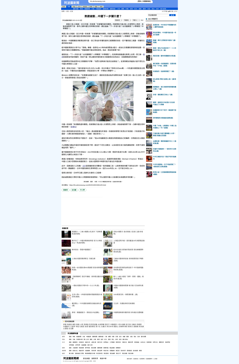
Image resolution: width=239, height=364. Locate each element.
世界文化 (155, 342)
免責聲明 (142, 358)
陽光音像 (130, 353)
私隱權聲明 (149, 358)
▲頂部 (155, 358)
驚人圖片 (71, 353)
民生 (135, 9)
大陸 (92, 9)
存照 (116, 339)
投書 (109, 339)
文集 (94, 339)
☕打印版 (164, 11)
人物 (118, 9)
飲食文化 (75, 350)
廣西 (74, 324)
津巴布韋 (109, 326)
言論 (74, 339)
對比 (113, 339)
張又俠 (128, 324)
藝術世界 (130, 342)
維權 (140, 9)
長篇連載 (83, 345)
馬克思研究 (99, 353)
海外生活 (99, 342)
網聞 (122, 9)
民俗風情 (135, 350)
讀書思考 (161, 342)
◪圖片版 (170, 11)
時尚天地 (105, 350)
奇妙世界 (123, 350)
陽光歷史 (106, 353)
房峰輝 (121, 326)
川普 (81, 324)
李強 (77, 326)
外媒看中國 (79, 339)
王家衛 (65, 329)
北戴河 (103, 326)
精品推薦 (112, 347)
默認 (142, 20)
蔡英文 (130, 326)
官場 (131, 9)
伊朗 (64, 324)
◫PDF (175, 11)
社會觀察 (87, 350)
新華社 (73, 127)
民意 (120, 339)
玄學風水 (105, 342)
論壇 (96, 6)
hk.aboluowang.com (97, 1)
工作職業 (112, 342)
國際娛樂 (99, 347)
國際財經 (112, 9)
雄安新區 (92, 326)
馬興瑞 (86, 324)
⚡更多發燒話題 (68, 321)
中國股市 (66, 326)
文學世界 (77, 345)
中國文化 (124, 342)
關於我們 (129, 358)
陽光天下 (118, 353)
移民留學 (99, 350)
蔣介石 (98, 326)
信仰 (157, 9)
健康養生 (75, 342)
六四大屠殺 (121, 324)
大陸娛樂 (75, 347)
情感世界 (81, 350)
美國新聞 (87, 9)
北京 (84, 166)
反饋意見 (135, 358)
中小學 (82, 190)
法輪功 (133, 324)
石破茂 (81, 326)
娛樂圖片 (118, 347)
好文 (105, 339)
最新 (76, 9)
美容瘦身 (136, 342)
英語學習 (167, 342)
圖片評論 (125, 339)
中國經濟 (98, 9)
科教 (127, 9)
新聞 (69, 6)
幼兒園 (74, 190)
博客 (101, 6)
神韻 (77, 324)
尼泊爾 (71, 329)
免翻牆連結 (146, 1)
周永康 (141, 326)
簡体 (139, 1)
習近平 (107, 324)
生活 (79, 6)
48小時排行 (153, 19)
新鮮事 (85, 6)
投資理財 (149, 342)
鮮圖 (140, 350)
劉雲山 (116, 326)
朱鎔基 (69, 324)
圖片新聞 (143, 336)
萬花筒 (118, 350)
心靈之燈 (93, 342)
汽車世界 (93, 350)
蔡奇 (126, 326)
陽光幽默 (112, 353)
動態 (91, 339)
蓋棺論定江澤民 (79, 353)
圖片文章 (90, 345)
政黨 (98, 339)
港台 (153, 9)
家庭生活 (87, 342)
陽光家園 (124, 353)
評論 (74, 6)
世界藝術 (71, 345)
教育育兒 (118, 342)
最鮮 (70, 350)
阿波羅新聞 (71, 2)
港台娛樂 (93, 347)
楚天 (91, 181)
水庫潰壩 (101, 324)
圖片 (163, 9)
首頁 (63, 6)
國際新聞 (105, 9)
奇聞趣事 (112, 350)
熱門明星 (87, 347)
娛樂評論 (105, 347)
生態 (148, 9)
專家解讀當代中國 (90, 353)
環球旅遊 (129, 350)
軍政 (81, 9)
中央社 (100, 181)
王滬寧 (72, 326)
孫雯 (86, 326)
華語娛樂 (81, 347)
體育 (144, 9)
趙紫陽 (136, 326)
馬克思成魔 (93, 324)
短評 (102, 339)
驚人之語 (86, 339)
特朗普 (139, 324)
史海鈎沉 (81, 342)
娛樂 (91, 6)
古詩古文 (142, 342)
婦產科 (65, 190)
